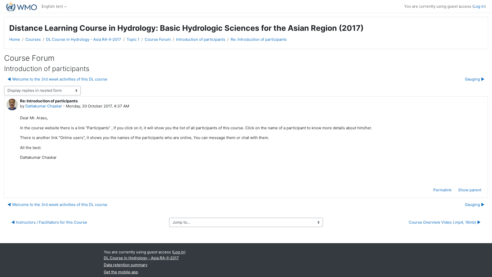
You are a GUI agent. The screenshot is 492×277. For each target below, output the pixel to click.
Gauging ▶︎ (475, 79)
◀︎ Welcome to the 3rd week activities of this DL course (57, 79)
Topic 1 (133, 39)
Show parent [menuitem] (469, 189)
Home (14, 39)
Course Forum (158, 39)
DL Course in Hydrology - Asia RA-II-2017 (83, 39)
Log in (479, 6)
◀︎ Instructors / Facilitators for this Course (49, 222)
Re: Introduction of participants (259, 39)
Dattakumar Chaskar (43, 106)
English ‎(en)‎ (52, 6)
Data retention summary (125, 264)
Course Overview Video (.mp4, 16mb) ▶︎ (445, 222)
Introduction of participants (200, 39)
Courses (33, 39)
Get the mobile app (121, 272)
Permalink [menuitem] (442, 189)
